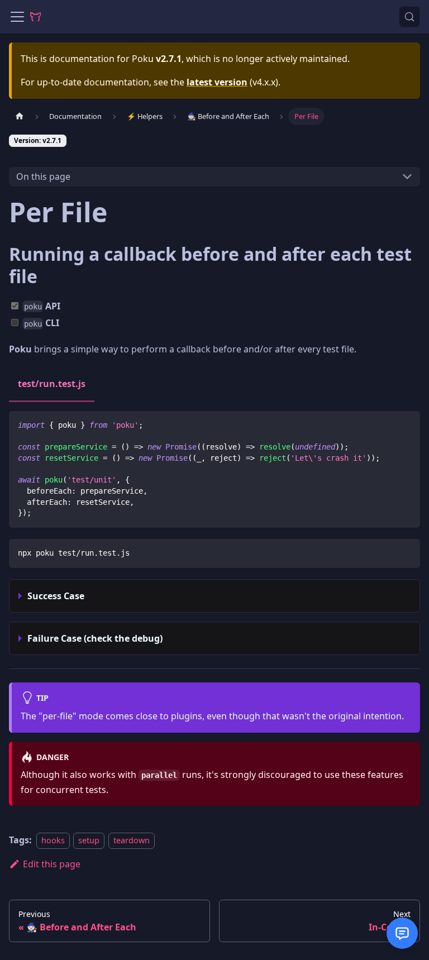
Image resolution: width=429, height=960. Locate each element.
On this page (43, 176)
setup (88, 840)
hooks (53, 840)
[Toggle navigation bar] (17, 16)
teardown (131, 840)
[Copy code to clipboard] (406, 424)
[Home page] (19, 116)
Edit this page (51, 864)
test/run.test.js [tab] (51, 384)
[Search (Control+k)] (409, 16)
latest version (217, 82)
